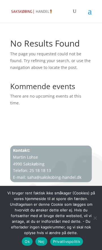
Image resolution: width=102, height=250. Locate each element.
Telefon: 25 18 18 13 (32, 170)
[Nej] (95, 218)
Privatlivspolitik (66, 241)
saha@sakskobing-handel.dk (54, 177)
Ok (27, 241)
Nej (41, 241)
